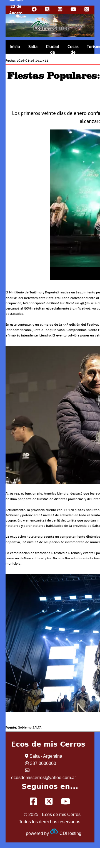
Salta (33, 46)
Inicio (15, 46)
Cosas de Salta (73, 52)
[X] (48, 801)
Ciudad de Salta (52, 52)
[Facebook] (33, 801)
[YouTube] (65, 801)
